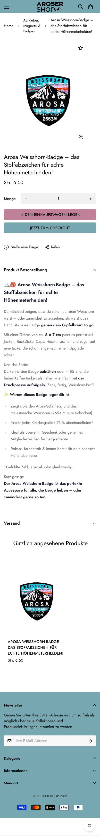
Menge (10, 198)
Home (8, 26)
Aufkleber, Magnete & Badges (32, 26)
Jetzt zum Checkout (50, 228)
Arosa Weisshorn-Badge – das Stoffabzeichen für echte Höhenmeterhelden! (35, 647)
